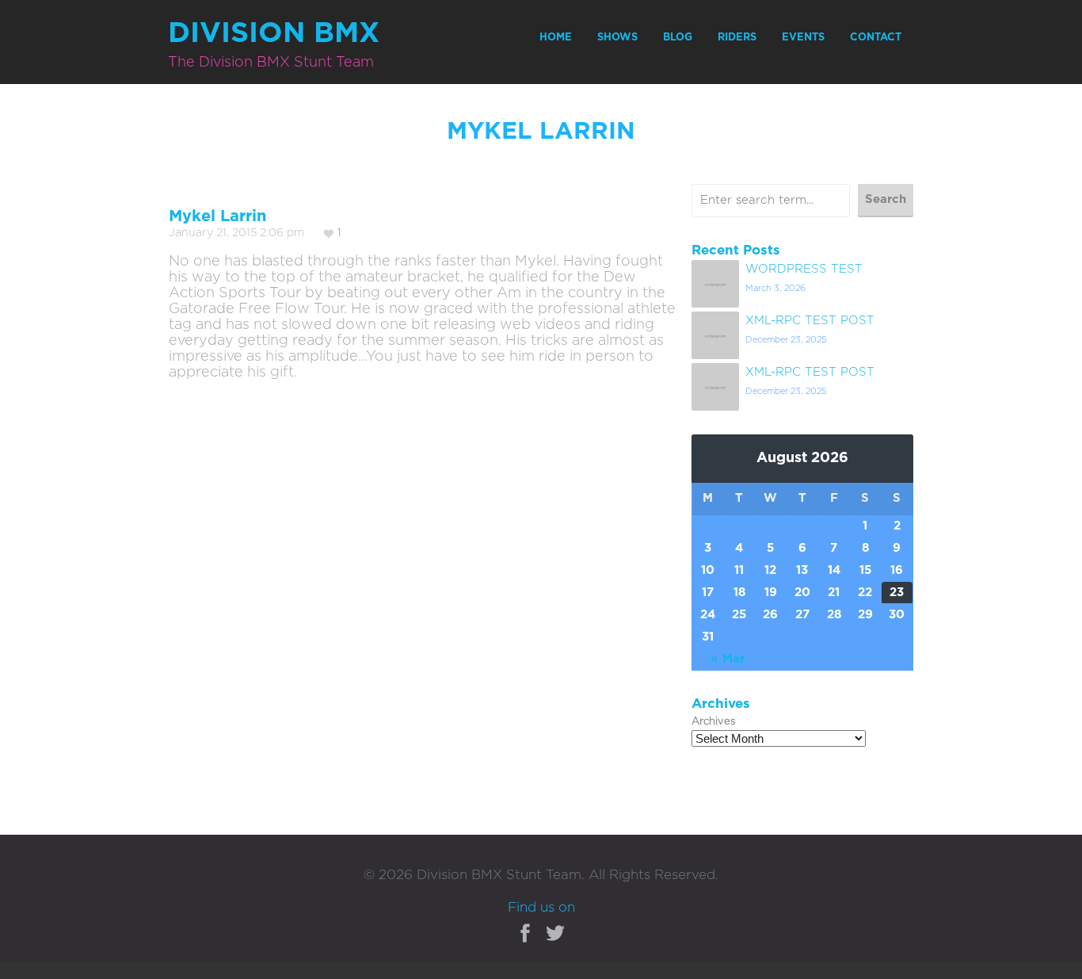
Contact (875, 38)
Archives (713, 722)
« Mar (728, 659)
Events (803, 38)
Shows (617, 38)
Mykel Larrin (217, 216)
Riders (737, 38)
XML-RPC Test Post (809, 321)
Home (555, 38)
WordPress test (804, 269)
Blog (677, 38)
